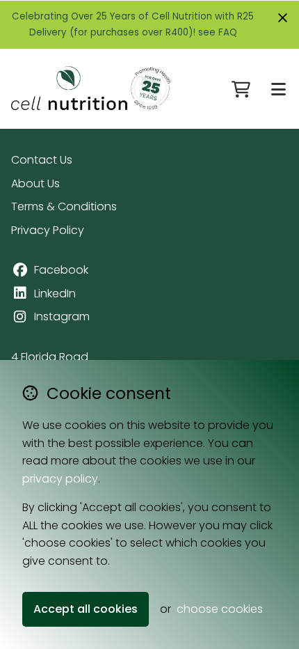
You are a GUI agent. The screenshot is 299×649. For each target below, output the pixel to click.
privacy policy (60, 479)
